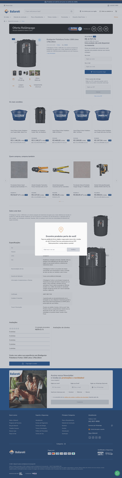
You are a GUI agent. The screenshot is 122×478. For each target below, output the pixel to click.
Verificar (73, 249)
